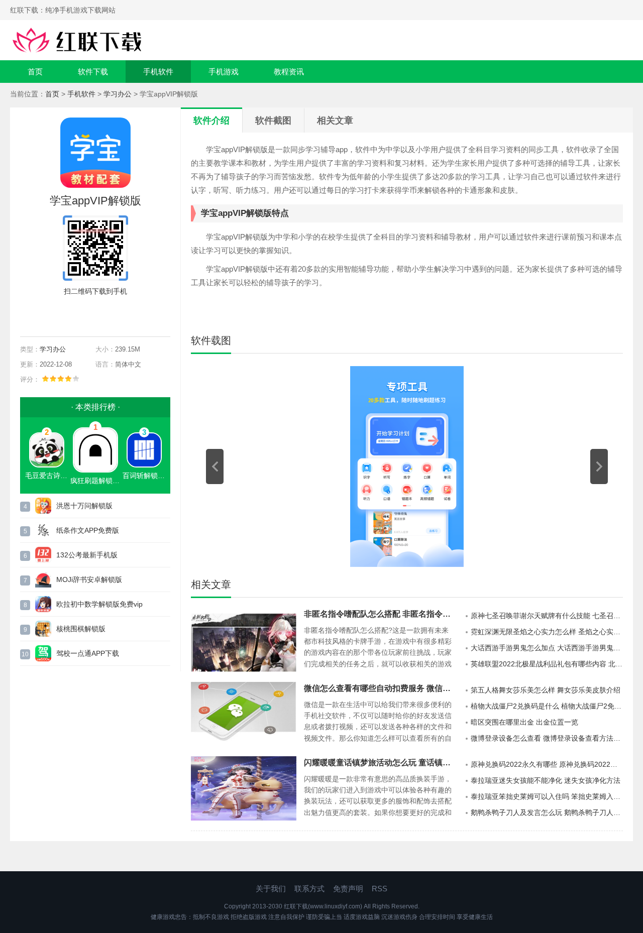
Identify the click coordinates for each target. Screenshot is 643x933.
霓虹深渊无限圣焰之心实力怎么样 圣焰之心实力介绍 (547, 632)
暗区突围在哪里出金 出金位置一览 (524, 722)
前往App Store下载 (103, 314)
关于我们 (271, 888)
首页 (35, 71)
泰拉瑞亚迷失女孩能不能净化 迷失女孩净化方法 (545, 780)
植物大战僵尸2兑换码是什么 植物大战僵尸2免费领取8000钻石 (547, 706)
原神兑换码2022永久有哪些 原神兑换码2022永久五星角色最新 (547, 764)
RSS (379, 888)
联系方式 (309, 888)
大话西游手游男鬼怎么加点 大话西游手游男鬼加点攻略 (547, 648)
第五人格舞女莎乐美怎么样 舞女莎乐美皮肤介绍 (545, 690)
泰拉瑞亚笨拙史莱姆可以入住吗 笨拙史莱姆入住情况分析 (547, 796)
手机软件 (158, 71)
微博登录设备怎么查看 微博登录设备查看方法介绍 (547, 738)
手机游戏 (223, 71)
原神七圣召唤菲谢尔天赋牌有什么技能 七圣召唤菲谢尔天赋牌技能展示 (547, 616)
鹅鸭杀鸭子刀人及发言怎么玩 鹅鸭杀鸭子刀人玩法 (547, 812)
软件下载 (93, 71)
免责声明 (348, 888)
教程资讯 (289, 71)
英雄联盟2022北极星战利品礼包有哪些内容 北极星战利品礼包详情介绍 (547, 664)
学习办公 (117, 94)
